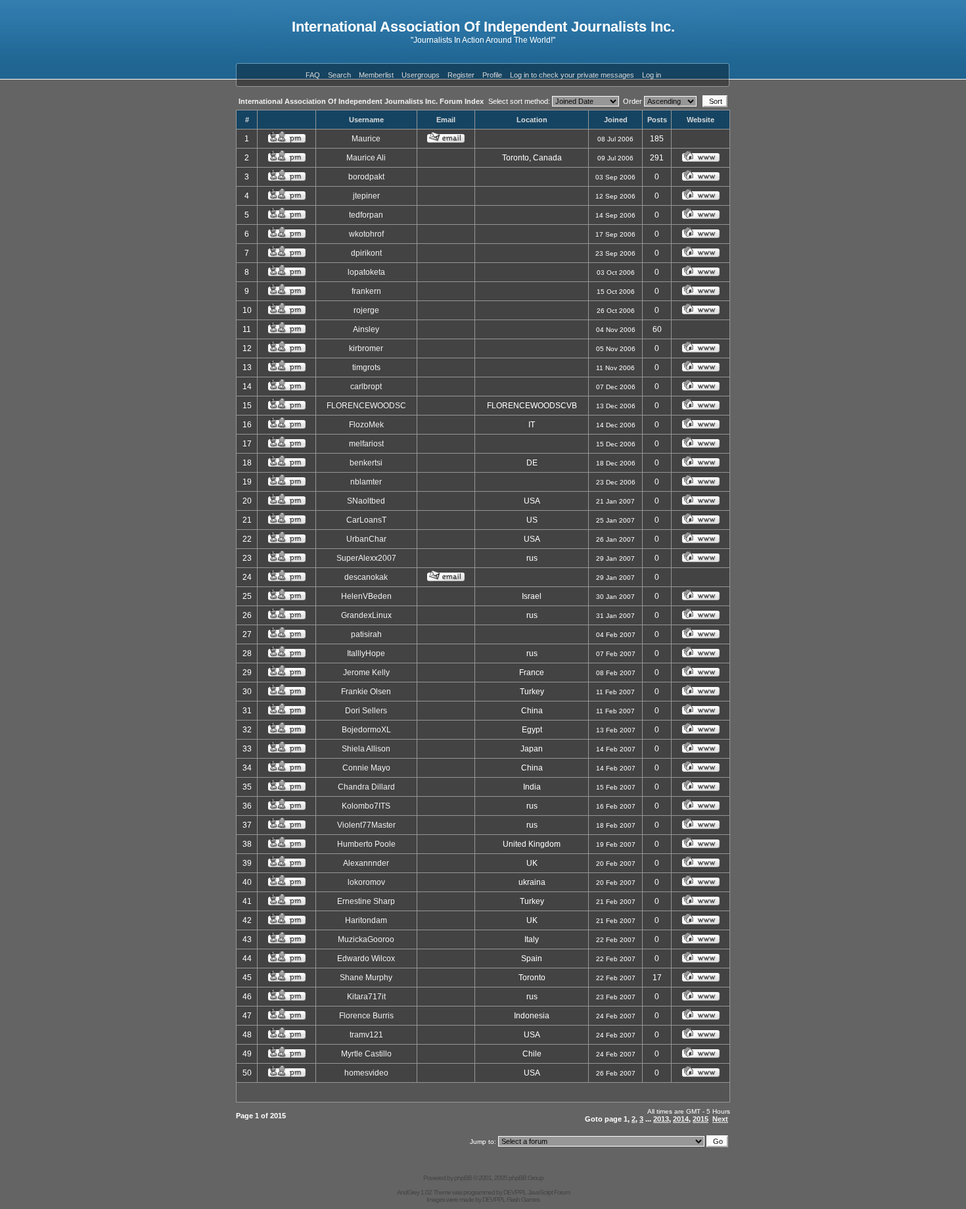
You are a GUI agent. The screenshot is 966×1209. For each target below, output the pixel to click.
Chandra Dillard (366, 787)
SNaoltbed (366, 501)
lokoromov (366, 882)
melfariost (366, 443)
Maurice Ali (366, 157)
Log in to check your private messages (572, 75)
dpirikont (366, 253)
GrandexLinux (366, 615)
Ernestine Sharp (366, 901)
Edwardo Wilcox (366, 958)
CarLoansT (366, 520)
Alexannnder (366, 863)
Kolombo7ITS (366, 806)
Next (720, 1119)
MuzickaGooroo (366, 939)
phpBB (463, 1177)
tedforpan (366, 215)
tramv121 (366, 1034)
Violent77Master (366, 825)
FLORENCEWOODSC (366, 405)
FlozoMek (366, 424)
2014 (681, 1119)
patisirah (366, 634)
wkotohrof (366, 234)
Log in (651, 75)
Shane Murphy (366, 977)
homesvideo (366, 1073)
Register (461, 75)
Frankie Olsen (366, 691)
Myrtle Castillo (366, 1053)
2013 (661, 1119)
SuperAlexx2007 (366, 558)
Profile (492, 75)
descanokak (366, 577)
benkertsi (366, 462)
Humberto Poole (366, 844)
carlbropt (366, 386)
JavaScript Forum (549, 1192)
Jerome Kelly (366, 672)
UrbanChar (366, 539)
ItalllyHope (366, 653)
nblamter (366, 481)
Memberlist (376, 75)
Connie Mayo (366, 767)
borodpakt (366, 176)
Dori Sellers (366, 710)
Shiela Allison (366, 748)
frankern (366, 291)
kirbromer (366, 348)
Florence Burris (366, 1015)
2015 (700, 1119)
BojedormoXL (366, 729)
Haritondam (366, 920)
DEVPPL (514, 1192)
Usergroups (421, 75)
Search (339, 75)
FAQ (313, 75)
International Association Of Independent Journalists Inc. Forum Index (361, 101)
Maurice (366, 138)
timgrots (366, 367)
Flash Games (523, 1199)
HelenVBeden (366, 596)
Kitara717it (366, 996)
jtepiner (366, 196)
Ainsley (366, 329)
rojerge (366, 310)
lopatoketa (366, 272)
